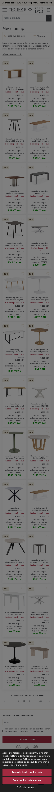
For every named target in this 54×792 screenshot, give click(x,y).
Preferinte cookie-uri (27, 787)
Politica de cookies (32, 759)
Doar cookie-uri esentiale (27, 780)
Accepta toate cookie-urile (27, 772)
